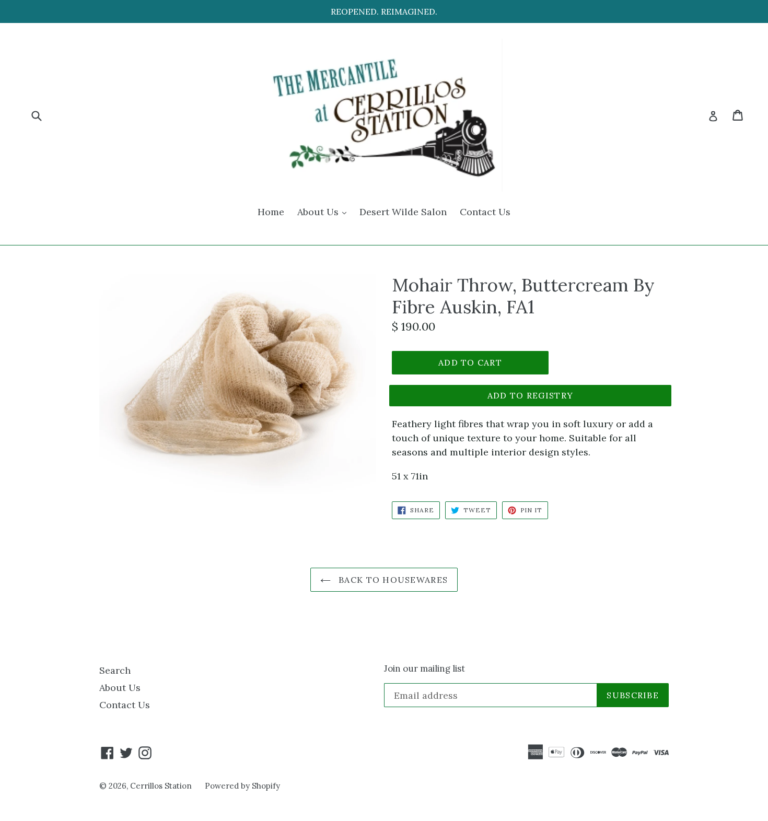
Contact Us (485, 212)
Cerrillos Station (161, 786)
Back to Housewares (392, 579)
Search (115, 670)
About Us (324, 211)
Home (271, 212)
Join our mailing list (424, 668)
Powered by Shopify (242, 786)
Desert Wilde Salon (403, 212)
